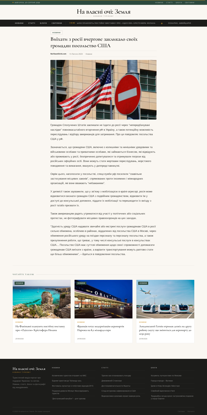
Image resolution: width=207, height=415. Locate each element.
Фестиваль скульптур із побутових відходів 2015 (72, 385)
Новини (159, 2)
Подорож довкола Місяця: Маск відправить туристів (70, 392)
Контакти (191, 411)
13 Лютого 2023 (76, 54)
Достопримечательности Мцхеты (116, 385)
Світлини (189, 2)
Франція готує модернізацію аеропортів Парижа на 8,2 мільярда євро (100, 328)
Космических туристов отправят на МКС (69, 375)
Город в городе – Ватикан (162, 380)
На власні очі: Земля (103, 11)
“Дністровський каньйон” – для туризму (68, 398)
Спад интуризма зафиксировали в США (119, 390)
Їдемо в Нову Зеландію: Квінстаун (165, 385)
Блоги (179, 2)
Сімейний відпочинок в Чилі (163, 390)
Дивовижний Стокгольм (112, 380)
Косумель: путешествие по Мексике (166, 375)
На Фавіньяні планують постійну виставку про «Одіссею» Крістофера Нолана (110, 23)
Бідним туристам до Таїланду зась (66, 380)
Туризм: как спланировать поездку (116, 375)
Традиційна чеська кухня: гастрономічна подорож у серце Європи (172, 397)
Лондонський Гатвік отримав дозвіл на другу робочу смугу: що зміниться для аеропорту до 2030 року (165, 329)
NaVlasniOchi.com (58, 53)
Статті (169, 2)
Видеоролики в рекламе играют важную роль (121, 396)
